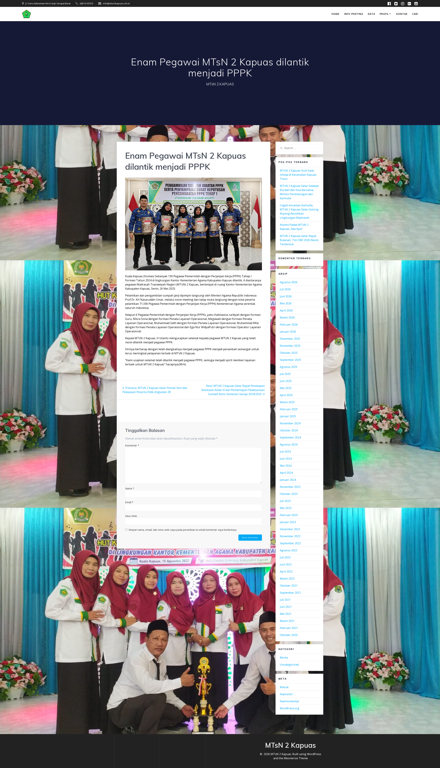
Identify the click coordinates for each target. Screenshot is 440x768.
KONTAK (402, 13)
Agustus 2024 (288, 444)
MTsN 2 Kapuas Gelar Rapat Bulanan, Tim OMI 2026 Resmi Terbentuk (299, 240)
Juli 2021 (285, 600)
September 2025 (290, 360)
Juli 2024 (285, 451)
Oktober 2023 (289, 494)
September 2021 (290, 593)
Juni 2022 (286, 564)
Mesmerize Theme (296, 758)
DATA (371, 13)
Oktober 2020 (289, 635)
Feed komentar (289, 701)
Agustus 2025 (288, 367)
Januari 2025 (288, 416)
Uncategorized (289, 664)
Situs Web (131, 516)
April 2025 (286, 395)
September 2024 (290, 437)
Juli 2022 (285, 557)
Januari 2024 (288, 480)
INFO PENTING (353, 13)
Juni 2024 (286, 458)
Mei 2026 (286, 303)
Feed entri (286, 694)
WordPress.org (289, 708)
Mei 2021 (286, 614)
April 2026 (286, 310)
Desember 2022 (290, 529)
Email (129, 502)
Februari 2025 (289, 409)
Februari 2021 (289, 628)
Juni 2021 (286, 607)
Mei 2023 (286, 508)
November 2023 (290, 487)
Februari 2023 (289, 515)
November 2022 (290, 536)
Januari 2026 (288, 331)
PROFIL (384, 13)
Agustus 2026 (288, 282)
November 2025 (290, 346)
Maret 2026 (287, 317)
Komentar (132, 445)
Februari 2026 (289, 324)
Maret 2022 (287, 578)
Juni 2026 (286, 296)
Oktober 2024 (289, 430)
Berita (284, 657)
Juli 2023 (285, 501)
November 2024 (290, 423)
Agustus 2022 (288, 550)
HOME (335, 13)
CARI (415, 13)
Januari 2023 (288, 522)
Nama (129, 488)
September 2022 (290, 543)
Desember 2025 (290, 339)
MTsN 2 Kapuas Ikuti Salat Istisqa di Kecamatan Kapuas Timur (298, 175)
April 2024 (286, 473)
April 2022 (286, 571)
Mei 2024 (286, 466)
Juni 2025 (286, 381)
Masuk (284, 687)
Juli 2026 (285, 289)
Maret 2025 (287, 402)
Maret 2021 (287, 621)
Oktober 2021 (289, 585)
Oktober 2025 (289, 353)
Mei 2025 (286, 388)
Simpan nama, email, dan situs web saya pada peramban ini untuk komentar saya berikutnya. (183, 529)
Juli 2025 (285, 374)
